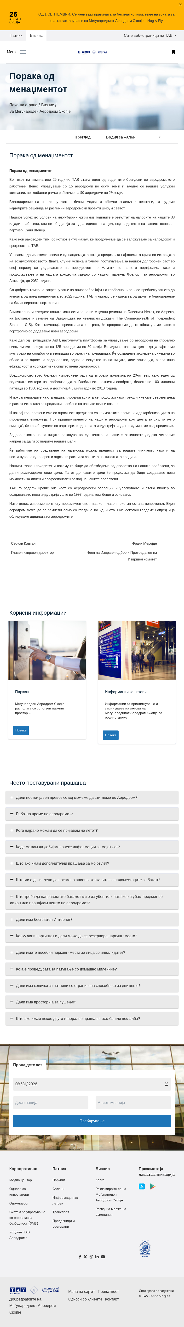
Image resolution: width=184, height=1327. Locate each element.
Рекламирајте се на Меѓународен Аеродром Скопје (111, 1194)
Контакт (112, 1299)
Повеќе (21, 730)
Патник (16, 35)
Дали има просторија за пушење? (46, 1002)
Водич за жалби (121, 137)
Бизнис (36, 35)
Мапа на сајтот (81, 1291)
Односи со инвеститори (19, 1191)
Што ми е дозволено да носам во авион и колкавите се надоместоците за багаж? (88, 880)
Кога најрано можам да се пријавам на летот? (57, 830)
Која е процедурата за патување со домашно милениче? (66, 969)
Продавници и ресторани (63, 1223)
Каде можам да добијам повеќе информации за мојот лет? (68, 847)
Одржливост (19, 1203)
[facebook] (80, 1257)
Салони (58, 1188)
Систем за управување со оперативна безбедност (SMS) (27, 1218)
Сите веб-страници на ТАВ (148, 35)
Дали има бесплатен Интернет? (44, 919)
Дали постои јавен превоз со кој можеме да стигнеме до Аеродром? (77, 797)
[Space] (92, 52)
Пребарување (92, 1121)
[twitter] (85, 1257)
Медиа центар (20, 1180)
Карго (100, 1180)
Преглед (83, 137)
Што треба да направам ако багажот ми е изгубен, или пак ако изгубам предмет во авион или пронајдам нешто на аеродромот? (86, 900)
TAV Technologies (156, 1296)
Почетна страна (23, 105)
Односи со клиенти (85, 1299)
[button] (180, 4)
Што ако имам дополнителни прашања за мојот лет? (62, 863)
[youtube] (103, 1257)
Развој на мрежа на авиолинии (111, 1211)
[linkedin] (97, 1257)
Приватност (108, 1291)
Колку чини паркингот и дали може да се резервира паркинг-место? (76, 936)
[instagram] (91, 1257)
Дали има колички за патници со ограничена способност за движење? (78, 985)
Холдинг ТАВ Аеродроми (19, 1235)
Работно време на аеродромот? (44, 814)
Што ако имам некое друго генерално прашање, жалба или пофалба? (78, 1018)
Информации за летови (65, 1200)
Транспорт (60, 1212)
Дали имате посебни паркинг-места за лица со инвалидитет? (70, 952)
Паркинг (58, 1180)
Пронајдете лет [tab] (27, 1065)
